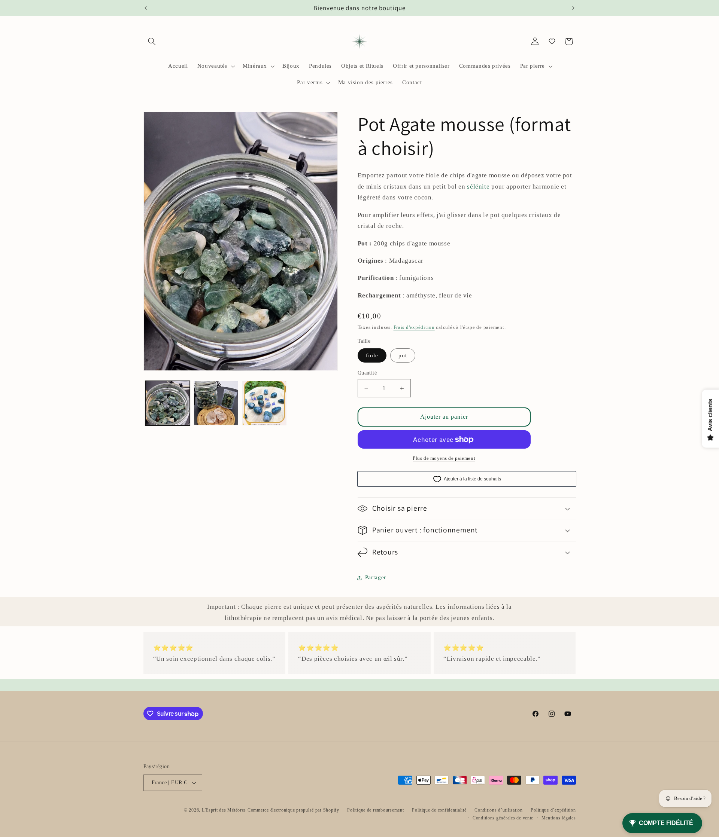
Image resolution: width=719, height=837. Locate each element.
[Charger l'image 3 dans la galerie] (264, 403)
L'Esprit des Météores (224, 810)
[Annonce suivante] (573, 7)
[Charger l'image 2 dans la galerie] (216, 403)
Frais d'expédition (414, 327)
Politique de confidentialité (439, 810)
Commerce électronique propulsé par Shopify (293, 810)
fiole (372, 355)
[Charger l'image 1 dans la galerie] (167, 403)
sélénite (478, 186)
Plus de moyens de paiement (444, 458)
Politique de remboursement (375, 810)
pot (402, 355)
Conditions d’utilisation (498, 810)
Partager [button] (375, 577)
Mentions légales (558, 818)
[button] (152, 41)
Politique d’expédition (553, 810)
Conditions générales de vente (503, 818)
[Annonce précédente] (145, 7)
